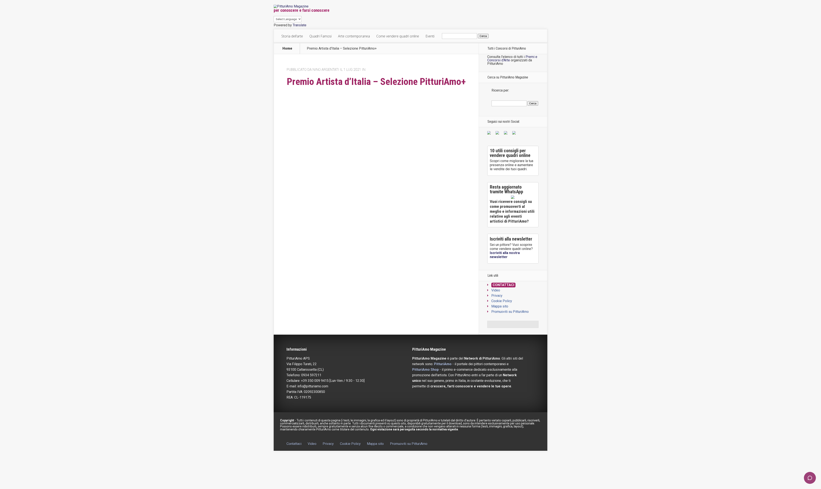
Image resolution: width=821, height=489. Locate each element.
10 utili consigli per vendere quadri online (510, 153)
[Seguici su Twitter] (498, 133)
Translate (299, 25)
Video (495, 290)
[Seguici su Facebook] (489, 133)
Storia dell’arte (292, 36)
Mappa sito (499, 306)
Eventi (429, 36)
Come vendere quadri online (397, 36)
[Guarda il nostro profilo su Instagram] (514, 133)
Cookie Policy (501, 301)
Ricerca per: (500, 90)
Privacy (496, 296)
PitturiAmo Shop (425, 370)
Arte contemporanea (354, 36)
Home (287, 48)
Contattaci (503, 285)
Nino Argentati (326, 70)
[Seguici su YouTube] (506, 133)
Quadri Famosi (320, 36)
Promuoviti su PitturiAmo (510, 312)
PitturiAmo (443, 364)
